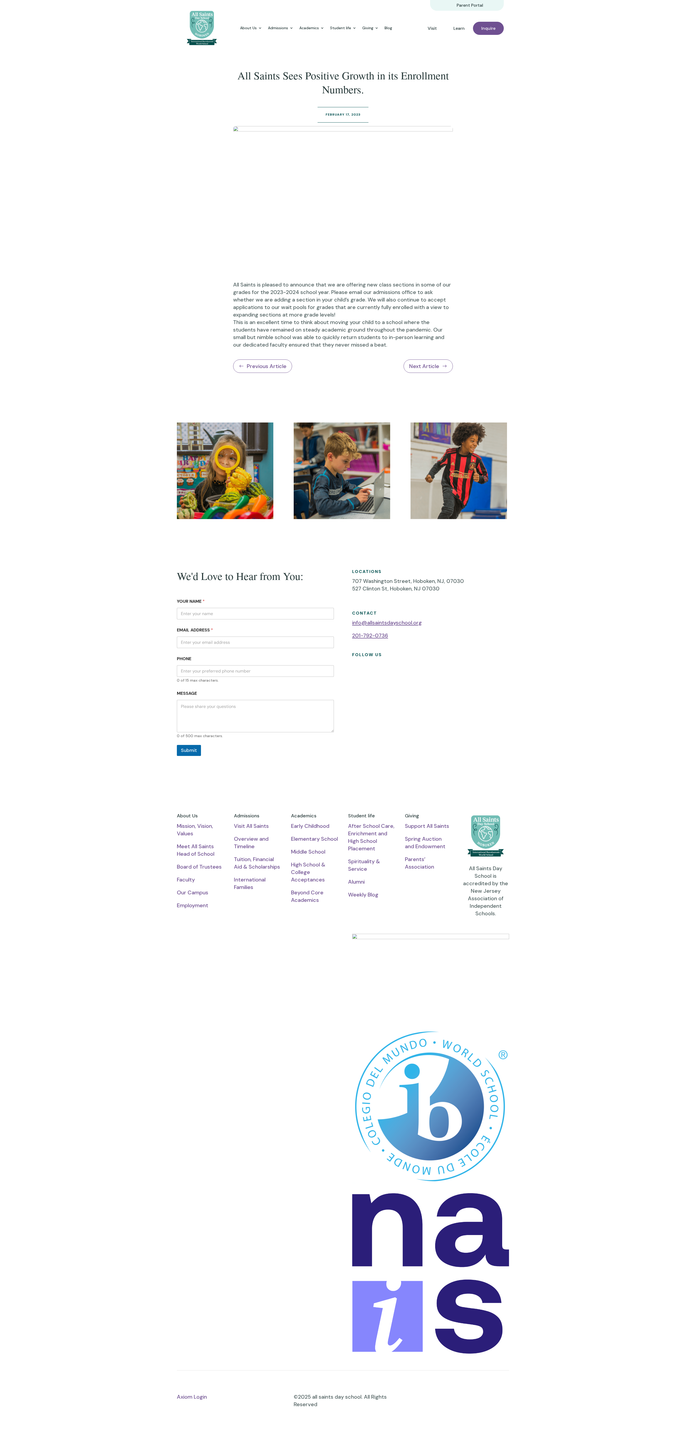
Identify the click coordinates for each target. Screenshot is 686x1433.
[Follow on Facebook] (356, 674)
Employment (192, 905)
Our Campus (192, 892)
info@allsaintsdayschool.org (387, 622)
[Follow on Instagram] (378, 674)
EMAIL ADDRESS (195, 630)
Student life (340, 27)
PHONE (184, 658)
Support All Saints (427, 825)
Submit (189, 750)
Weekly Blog (363, 894)
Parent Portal (470, 5)
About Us (248, 27)
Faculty (186, 879)
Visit (432, 28)
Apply (255, 985)
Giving (367, 27)
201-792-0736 (370, 635)
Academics (309, 27)
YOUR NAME (191, 601)
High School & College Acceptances (308, 872)
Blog (388, 27)
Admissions (278, 27)
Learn (459, 28)
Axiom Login (192, 1396)
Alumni (356, 881)
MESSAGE (187, 693)
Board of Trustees (199, 866)
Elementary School (314, 838)
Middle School (308, 851)
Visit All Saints (251, 825)
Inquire (488, 28)
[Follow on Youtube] (367, 674)
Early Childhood (310, 825)
